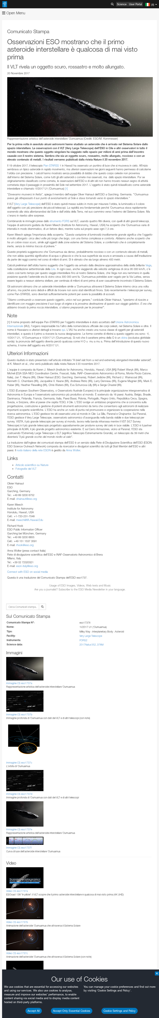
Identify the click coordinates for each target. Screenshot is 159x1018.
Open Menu (15, 13)
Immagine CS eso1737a (19, 683)
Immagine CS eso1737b (19, 714)
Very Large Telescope (27, 204)
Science (121, 4)
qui (63, 329)
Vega (148, 265)
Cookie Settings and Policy (120, 1010)
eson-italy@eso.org (27, 566)
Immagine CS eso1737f (18, 847)
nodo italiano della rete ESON (34, 450)
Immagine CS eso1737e (19, 829)
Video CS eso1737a (17, 891)
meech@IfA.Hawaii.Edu (29, 520)
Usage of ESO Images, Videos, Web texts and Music (80, 585)
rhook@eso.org (25, 545)
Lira (53, 269)
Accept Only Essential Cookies (71, 1010)
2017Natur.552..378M (92, 644)
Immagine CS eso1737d (19, 793)
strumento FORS (59, 221)
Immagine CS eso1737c (19, 762)
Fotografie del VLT (26, 468)
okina (124, 337)
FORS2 (83, 640)
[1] (66, 188)
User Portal (135, 4)
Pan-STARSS (51, 165)
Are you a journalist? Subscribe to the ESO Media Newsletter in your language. (80, 589)
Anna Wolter (73, 450)
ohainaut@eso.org (26, 498)
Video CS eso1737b (17, 922)
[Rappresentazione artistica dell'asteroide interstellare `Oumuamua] (80, 107)
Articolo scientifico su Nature (32, 465)
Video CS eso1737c (17, 953)
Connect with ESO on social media (27, 571)
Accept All (34, 1010)
